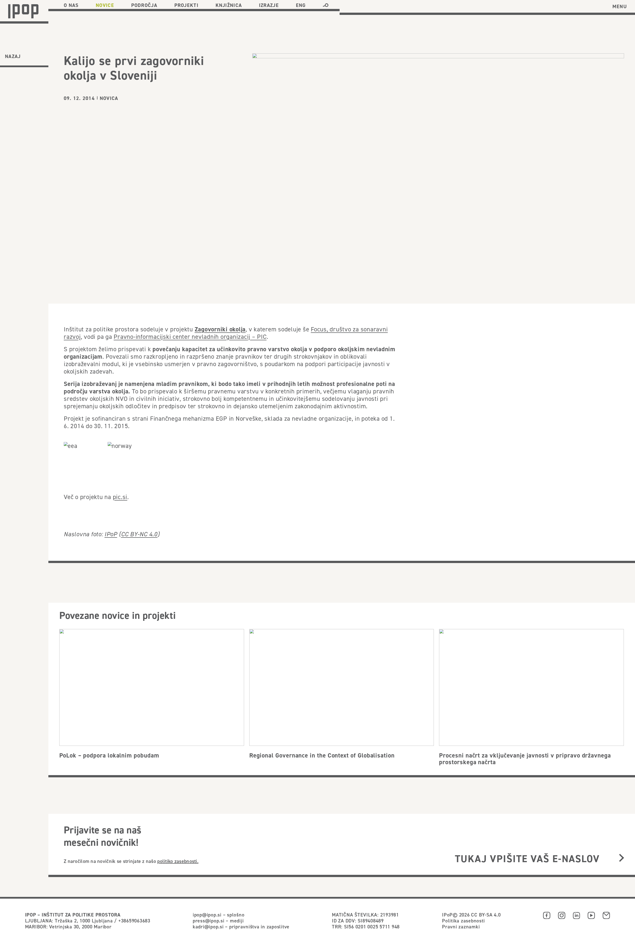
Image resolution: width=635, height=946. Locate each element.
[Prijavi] (621, 858)
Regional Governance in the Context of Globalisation (322, 755)
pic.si (120, 497)
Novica (109, 98)
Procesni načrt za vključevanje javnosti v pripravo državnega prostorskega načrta (525, 758)
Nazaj (13, 56)
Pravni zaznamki (461, 926)
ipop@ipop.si (207, 915)
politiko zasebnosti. (177, 861)
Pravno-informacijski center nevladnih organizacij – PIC (190, 336)
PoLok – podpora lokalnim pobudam (109, 755)
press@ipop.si (208, 920)
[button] (325, 5)
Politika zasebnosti (463, 920)
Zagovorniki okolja (220, 329)
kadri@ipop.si (208, 926)
